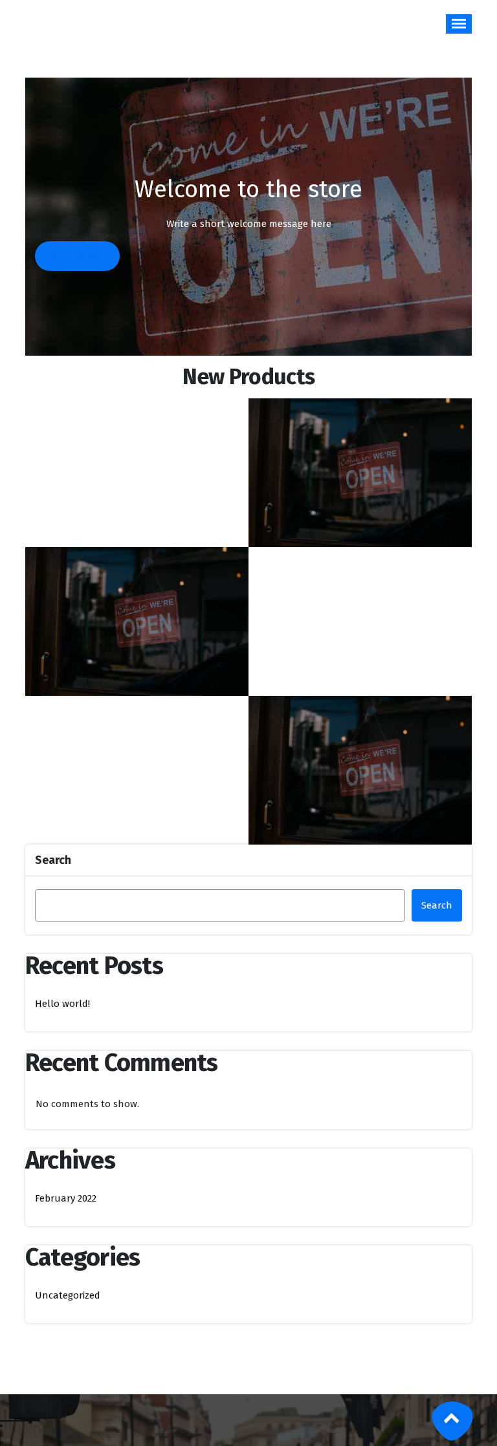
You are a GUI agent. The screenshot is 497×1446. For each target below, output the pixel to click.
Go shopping (77, 256)
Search (53, 860)
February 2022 (65, 1198)
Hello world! (62, 1003)
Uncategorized (67, 1295)
